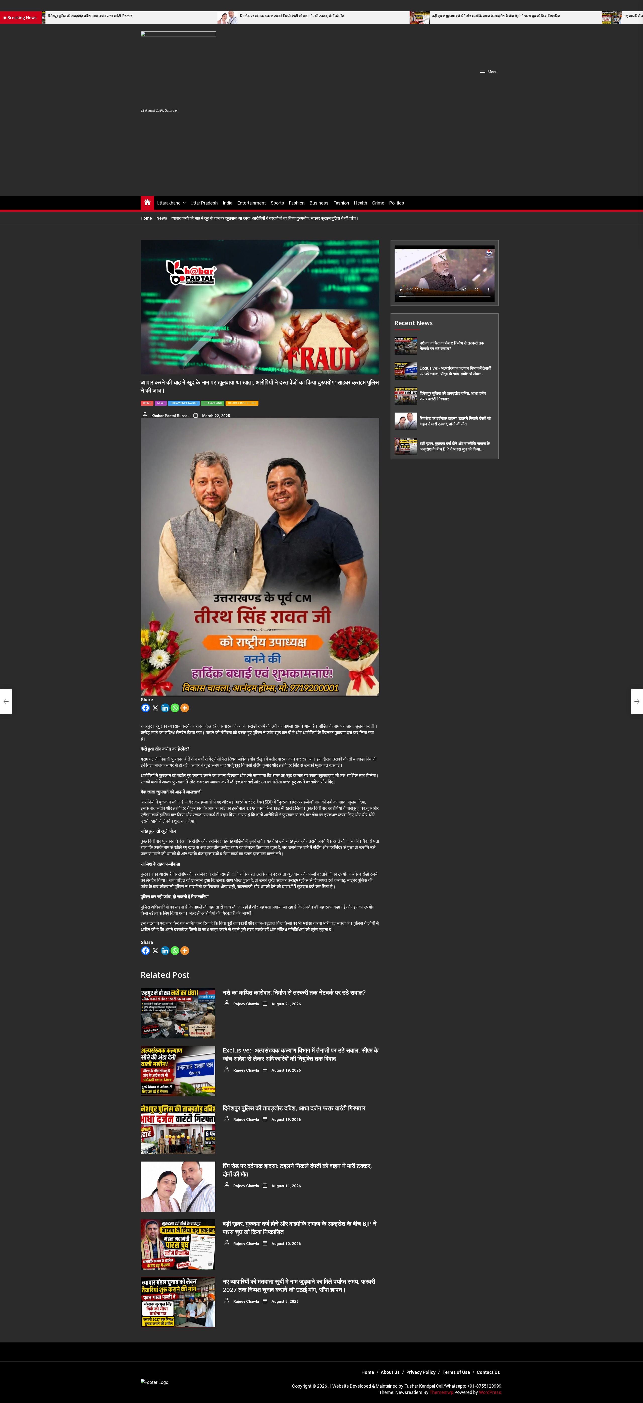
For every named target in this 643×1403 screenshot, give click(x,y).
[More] (184, 708)
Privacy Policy (421, 1372)
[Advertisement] (321, 158)
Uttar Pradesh (204, 203)
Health (360, 203)
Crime (378, 203)
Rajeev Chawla (246, 1004)
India (227, 203)
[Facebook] (145, 708)
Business (319, 203)
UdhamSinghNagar (184, 403)
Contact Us (488, 1372)
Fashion (297, 203)
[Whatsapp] (175, 708)
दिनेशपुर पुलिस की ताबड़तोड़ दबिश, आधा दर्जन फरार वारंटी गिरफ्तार (294, 1108)
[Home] (147, 202)
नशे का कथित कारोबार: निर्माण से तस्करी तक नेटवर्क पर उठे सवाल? (294, 992)
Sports (277, 203)
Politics (396, 203)
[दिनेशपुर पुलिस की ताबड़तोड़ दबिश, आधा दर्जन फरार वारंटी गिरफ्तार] (178, 1129)
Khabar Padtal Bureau (170, 416)
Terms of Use (456, 1372)
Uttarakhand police (242, 403)
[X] (155, 708)
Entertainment (251, 203)
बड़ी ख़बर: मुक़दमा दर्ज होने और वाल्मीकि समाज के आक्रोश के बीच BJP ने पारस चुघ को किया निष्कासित (335, 16)
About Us (390, 1372)
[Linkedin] (165, 708)
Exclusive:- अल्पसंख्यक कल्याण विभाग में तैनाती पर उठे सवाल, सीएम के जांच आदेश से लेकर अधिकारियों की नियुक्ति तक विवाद (301, 1054)
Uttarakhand (169, 203)
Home (367, 1372)
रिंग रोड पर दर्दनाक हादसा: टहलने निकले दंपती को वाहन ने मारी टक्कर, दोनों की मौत (131, 16)
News (160, 403)
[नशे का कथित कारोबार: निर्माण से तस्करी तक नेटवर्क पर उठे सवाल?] (178, 1013)
